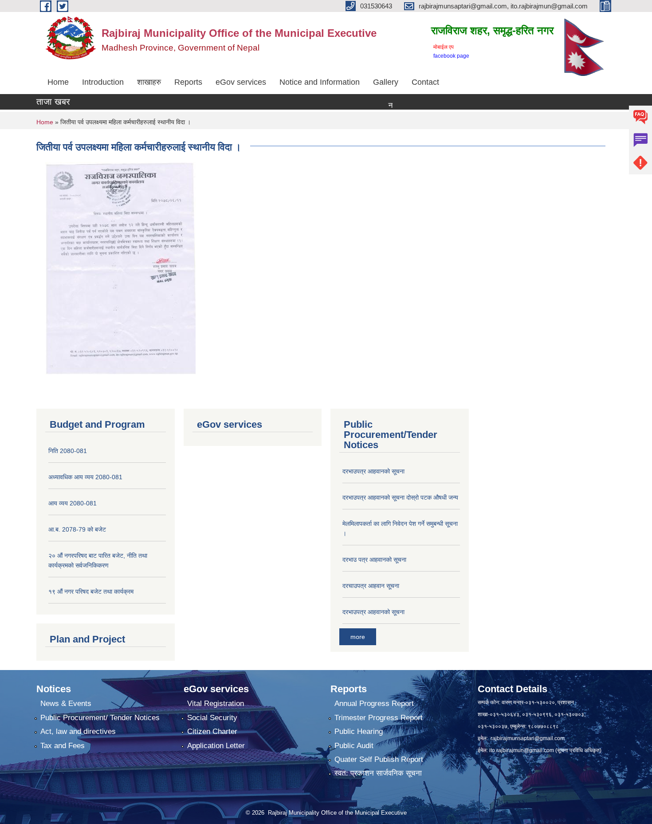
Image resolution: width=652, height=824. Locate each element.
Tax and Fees (62, 745)
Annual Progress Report (374, 703)
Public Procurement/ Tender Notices (100, 718)
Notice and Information (319, 82)
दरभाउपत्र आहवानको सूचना (373, 471)
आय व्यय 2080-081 (72, 503)
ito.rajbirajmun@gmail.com (521, 750)
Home (58, 82)
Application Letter (216, 745)
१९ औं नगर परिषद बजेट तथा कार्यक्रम (91, 591)
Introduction (103, 82)
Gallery (385, 82)
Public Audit (353, 745)
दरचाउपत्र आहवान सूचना (370, 585)
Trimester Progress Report (378, 718)
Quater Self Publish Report (378, 759)
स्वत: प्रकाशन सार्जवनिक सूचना (378, 773)
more (357, 636)
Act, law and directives (78, 731)
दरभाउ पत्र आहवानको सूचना (374, 559)
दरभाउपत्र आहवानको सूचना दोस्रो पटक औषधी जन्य (400, 497)
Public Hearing (358, 731)
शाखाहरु (149, 82)
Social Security (212, 718)
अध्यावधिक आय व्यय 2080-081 (85, 477)
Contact (425, 82)
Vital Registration (215, 703)
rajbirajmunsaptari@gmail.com (528, 738)
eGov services (241, 82)
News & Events (65, 703)
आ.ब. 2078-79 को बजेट (77, 529)
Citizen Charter (212, 731)
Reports (188, 82)
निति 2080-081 (67, 450)
